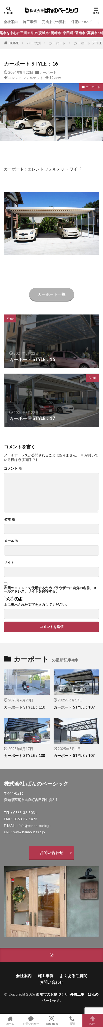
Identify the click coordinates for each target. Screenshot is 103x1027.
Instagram (51, 1023)
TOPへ (92, 1023)
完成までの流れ (54, 22)
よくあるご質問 (73, 975)
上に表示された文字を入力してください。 (36, 604)
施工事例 (30, 22)
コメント (13, 468)
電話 (72, 1023)
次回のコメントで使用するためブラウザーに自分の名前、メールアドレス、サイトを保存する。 (50, 589)
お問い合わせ (51, 852)
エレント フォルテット (25, 78)
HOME (14, 43)
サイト (9, 562)
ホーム (10, 1023)
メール (11, 541)
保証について (81, 22)
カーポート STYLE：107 (74, 755)
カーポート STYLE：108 (24, 755)
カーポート (57, 43)
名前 (9, 519)
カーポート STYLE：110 (24, 707)
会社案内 (11, 22)
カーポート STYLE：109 (74, 707)
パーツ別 (34, 43)
